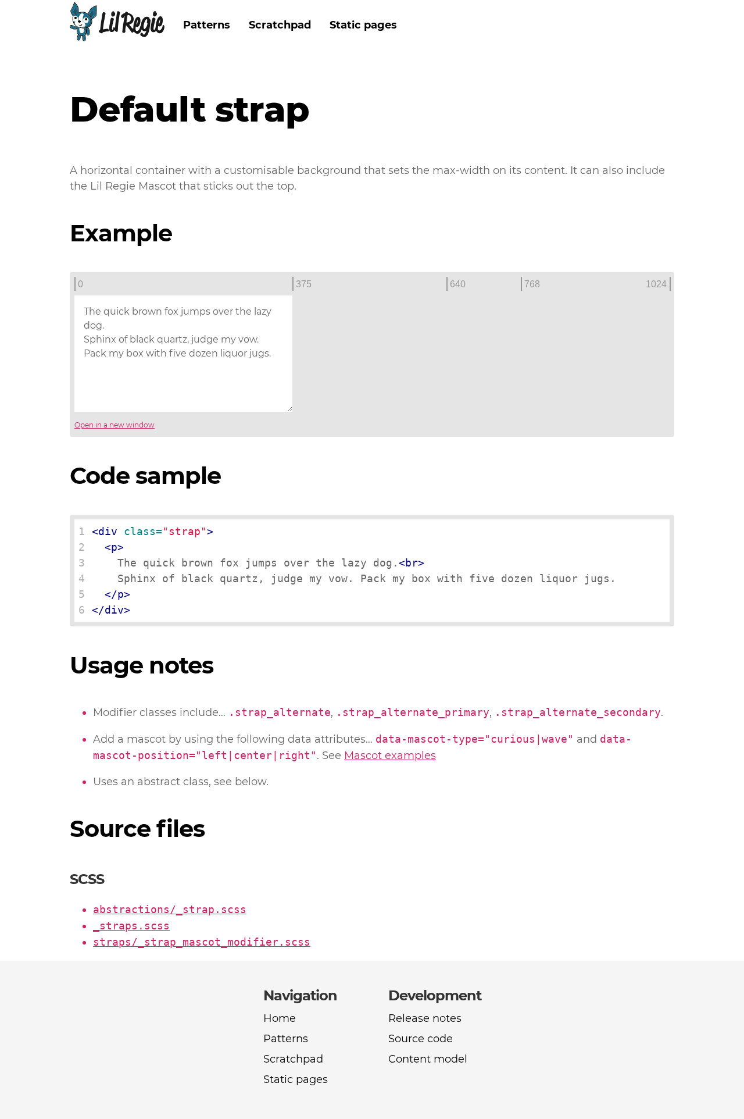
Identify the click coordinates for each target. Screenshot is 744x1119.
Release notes (425, 1018)
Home (279, 1018)
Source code (420, 1038)
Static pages (363, 25)
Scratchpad (280, 25)
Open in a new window (114, 424)
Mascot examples (390, 755)
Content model (427, 1059)
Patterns (206, 25)
